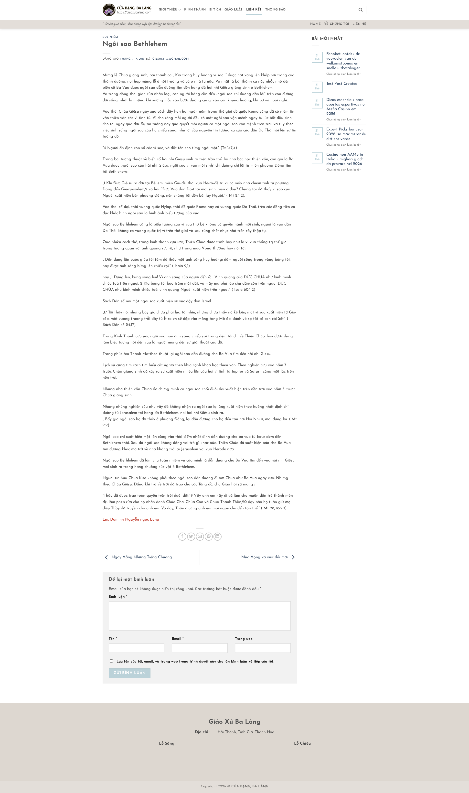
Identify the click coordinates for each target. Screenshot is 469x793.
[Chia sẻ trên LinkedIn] (217, 537)
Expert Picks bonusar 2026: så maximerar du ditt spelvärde (346, 134)
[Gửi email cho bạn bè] (200, 537)
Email (178, 639)
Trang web (244, 639)
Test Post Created (341, 84)
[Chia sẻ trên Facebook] (182, 537)
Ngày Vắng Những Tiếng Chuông (141, 557)
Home (315, 24)
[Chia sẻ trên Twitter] (191, 537)
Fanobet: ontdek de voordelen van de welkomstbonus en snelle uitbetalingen (343, 61)
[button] (360, 10)
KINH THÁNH (195, 9)
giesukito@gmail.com (170, 59)
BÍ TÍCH (215, 9)
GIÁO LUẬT (233, 9)
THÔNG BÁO (275, 9)
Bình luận (118, 597)
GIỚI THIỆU (168, 9)
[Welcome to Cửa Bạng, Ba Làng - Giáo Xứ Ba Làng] (127, 10)
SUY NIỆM (110, 37)
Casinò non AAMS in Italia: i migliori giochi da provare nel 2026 (345, 159)
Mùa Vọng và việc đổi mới (265, 557)
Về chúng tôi (336, 24)
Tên (113, 639)
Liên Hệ (359, 24)
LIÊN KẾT (254, 9)
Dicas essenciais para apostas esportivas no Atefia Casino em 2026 (345, 107)
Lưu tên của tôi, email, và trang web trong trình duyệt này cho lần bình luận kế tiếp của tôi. (195, 662)
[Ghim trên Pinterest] (209, 537)
